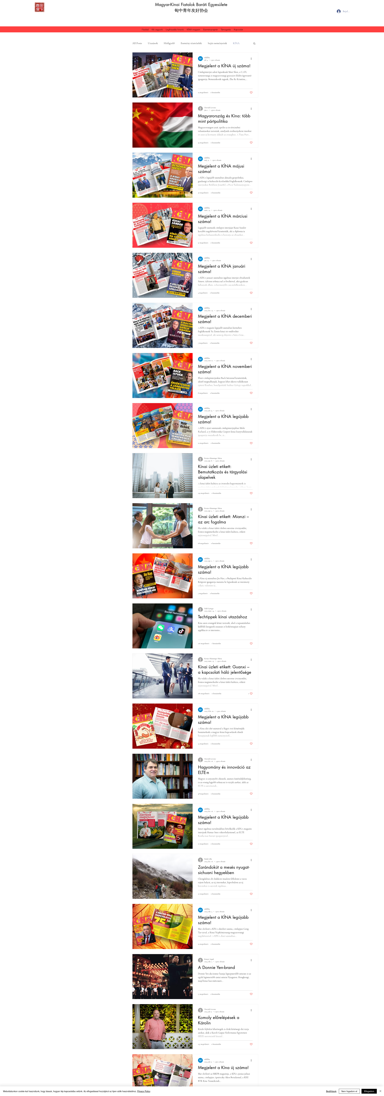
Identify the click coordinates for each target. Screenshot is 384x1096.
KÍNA (236, 43)
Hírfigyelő (169, 43)
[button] (254, 43)
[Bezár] (380, 1091)
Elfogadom (369, 1091)
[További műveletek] (252, 58)
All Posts (137, 43)
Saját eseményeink (217, 43)
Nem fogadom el (349, 1091)
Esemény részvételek (191, 43)
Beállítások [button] (331, 1091)
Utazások (153, 43)
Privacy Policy (143, 1091)
